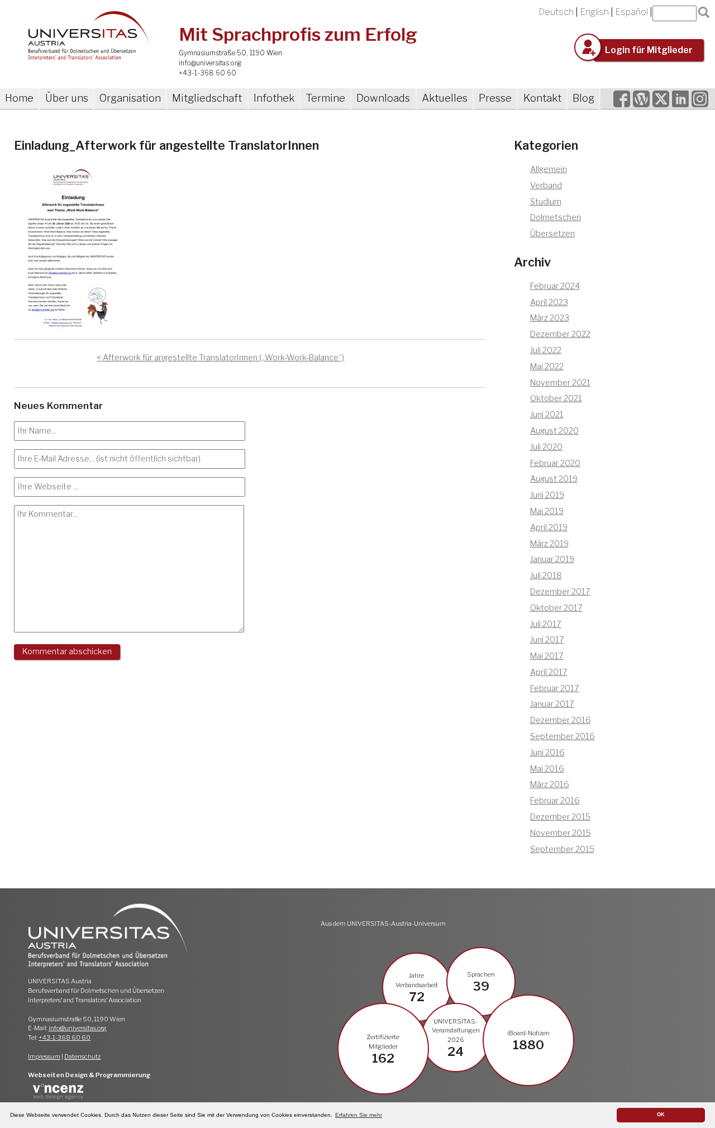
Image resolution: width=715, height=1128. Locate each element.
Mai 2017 (547, 656)
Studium (545, 202)
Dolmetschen (555, 217)
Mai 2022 (547, 366)
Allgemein (548, 169)
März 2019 (549, 544)
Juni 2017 (547, 640)
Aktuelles (445, 98)
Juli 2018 (546, 575)
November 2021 (560, 383)
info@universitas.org (210, 63)
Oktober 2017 (556, 608)
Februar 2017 (554, 688)
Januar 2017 (552, 704)
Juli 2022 (545, 350)
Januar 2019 (552, 559)
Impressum (44, 1056)
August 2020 (554, 431)
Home (19, 98)
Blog (583, 98)
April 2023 (549, 302)
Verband (546, 185)
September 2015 (562, 849)
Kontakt (542, 98)
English (594, 12)
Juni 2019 (547, 495)
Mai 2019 (547, 511)
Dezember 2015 (560, 817)
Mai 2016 (547, 769)
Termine (325, 98)
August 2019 (554, 479)
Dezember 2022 (560, 334)
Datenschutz (82, 1056)
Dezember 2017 (560, 592)
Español (631, 12)
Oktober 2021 (556, 398)
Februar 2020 (555, 463)
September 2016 (562, 736)
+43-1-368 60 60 (207, 73)
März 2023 (549, 318)
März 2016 (549, 784)
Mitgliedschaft (207, 98)
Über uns (66, 98)
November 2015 (560, 833)
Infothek (274, 98)
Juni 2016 (547, 753)
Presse (495, 98)
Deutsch (556, 12)
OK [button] (661, 1114)
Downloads (383, 98)
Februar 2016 (555, 801)
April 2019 (549, 527)
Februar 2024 (555, 286)
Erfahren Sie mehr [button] (358, 1115)
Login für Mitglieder (649, 50)
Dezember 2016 (560, 720)
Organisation (130, 98)
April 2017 (549, 672)
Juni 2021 (547, 415)
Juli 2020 (546, 447)
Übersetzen (552, 234)
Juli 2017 (545, 624)
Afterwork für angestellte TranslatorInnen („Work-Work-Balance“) (223, 358)
